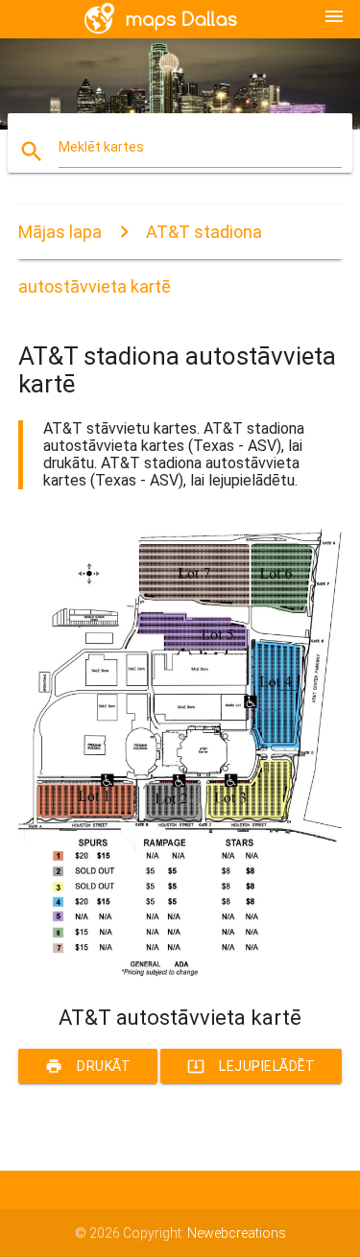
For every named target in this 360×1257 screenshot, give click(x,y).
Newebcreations (236, 1233)
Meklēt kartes (101, 146)
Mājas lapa (60, 232)
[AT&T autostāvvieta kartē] (180, 972)
